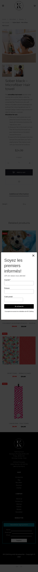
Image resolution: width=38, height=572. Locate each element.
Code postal (8, 296)
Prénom (7, 288)
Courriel (7, 280)
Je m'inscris (19, 306)
